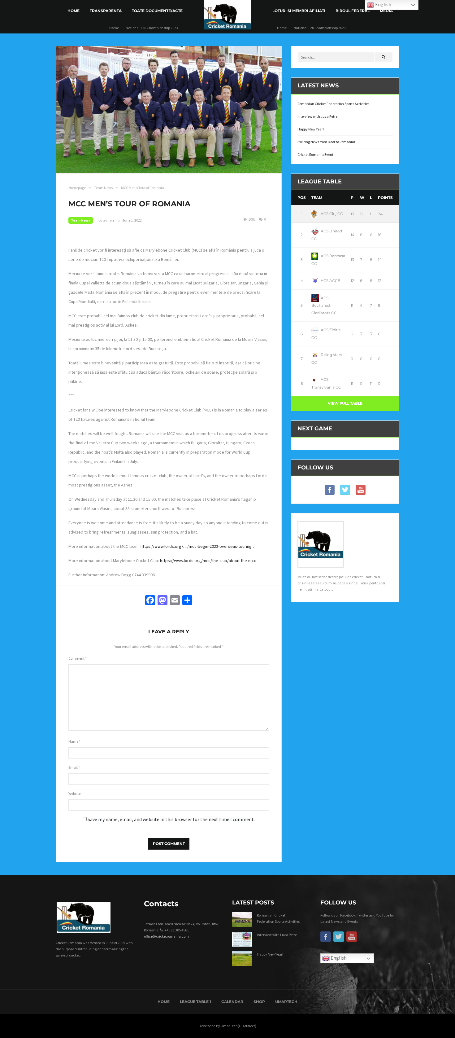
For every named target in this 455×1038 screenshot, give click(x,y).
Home (73, 10)
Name (74, 741)
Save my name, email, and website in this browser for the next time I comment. (171, 819)
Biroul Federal (353, 10)
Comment (77, 658)
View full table (345, 403)
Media (386, 10)
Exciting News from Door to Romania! (326, 141)
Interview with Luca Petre (317, 116)
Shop (259, 1001)
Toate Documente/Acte (157, 10)
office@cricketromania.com (166, 936)
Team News (103, 187)
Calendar (232, 1001)
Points (385, 197)
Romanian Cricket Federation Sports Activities (333, 103)
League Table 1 (195, 1001)
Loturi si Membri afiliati (298, 10)
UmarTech (286, 1001)
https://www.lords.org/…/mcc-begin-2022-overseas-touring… (198, 546)
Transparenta (106, 10)
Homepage (77, 187)
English (338, 958)
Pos (301, 197)
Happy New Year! (310, 129)
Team (316, 197)
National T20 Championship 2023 (152, 27)
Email (74, 767)
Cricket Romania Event (315, 154)
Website (74, 793)
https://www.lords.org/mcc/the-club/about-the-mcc (208, 560)
